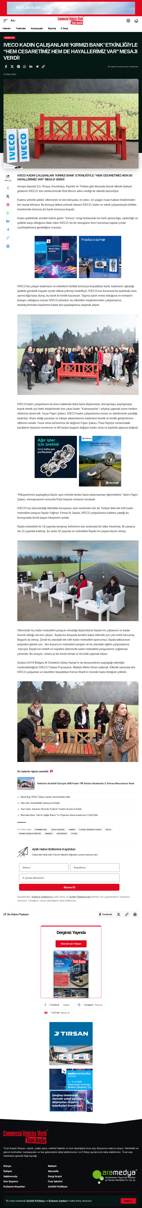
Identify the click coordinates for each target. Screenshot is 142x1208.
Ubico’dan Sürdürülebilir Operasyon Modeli (40, 803)
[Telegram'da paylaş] (37, 66)
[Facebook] (57, 1004)
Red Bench (62, 833)
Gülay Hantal (58, 829)
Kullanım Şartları (58, 1201)
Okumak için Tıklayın (71, 943)
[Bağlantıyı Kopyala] (43, 66)
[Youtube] (57, 1012)
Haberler (9, 38)
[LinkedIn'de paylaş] (30, 66)
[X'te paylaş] (12, 66)
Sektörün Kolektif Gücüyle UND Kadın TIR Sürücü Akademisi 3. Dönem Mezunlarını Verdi (85, 783)
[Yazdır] (8, 246)
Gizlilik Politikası (35, 1201)
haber (72, 829)
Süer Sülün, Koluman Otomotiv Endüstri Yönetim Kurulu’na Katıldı (51, 809)
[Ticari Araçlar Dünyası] (71, 20)
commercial (41, 829)
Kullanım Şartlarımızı (42, 897)
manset (49, 833)
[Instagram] (90, 1004)
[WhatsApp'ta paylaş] (24, 66)
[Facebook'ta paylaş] (5, 66)
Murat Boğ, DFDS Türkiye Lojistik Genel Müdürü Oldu (45, 797)
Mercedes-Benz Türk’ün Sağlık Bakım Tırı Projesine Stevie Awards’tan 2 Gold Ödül (59, 815)
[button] (128, 1201)
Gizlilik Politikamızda (79, 897)
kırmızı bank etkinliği (30, 833)
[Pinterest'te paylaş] (18, 66)
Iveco (108, 829)
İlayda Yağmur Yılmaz (90, 829)
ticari (74, 833)
